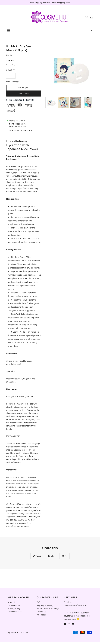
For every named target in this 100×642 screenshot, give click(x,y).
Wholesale (41, 614)
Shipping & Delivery (45, 605)
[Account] (91, 17)
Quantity (10, 70)
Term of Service (14, 611)
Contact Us (41, 611)
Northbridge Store (17, 123)
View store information (20, 131)
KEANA (9, 55)
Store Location (14, 605)
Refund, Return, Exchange (48, 608)
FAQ (38, 602)
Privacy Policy (14, 608)
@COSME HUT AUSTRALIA (19, 632)
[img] (86, 17)
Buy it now (23, 93)
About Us (12, 602)
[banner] (50, 16)
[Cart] (92, 30)
